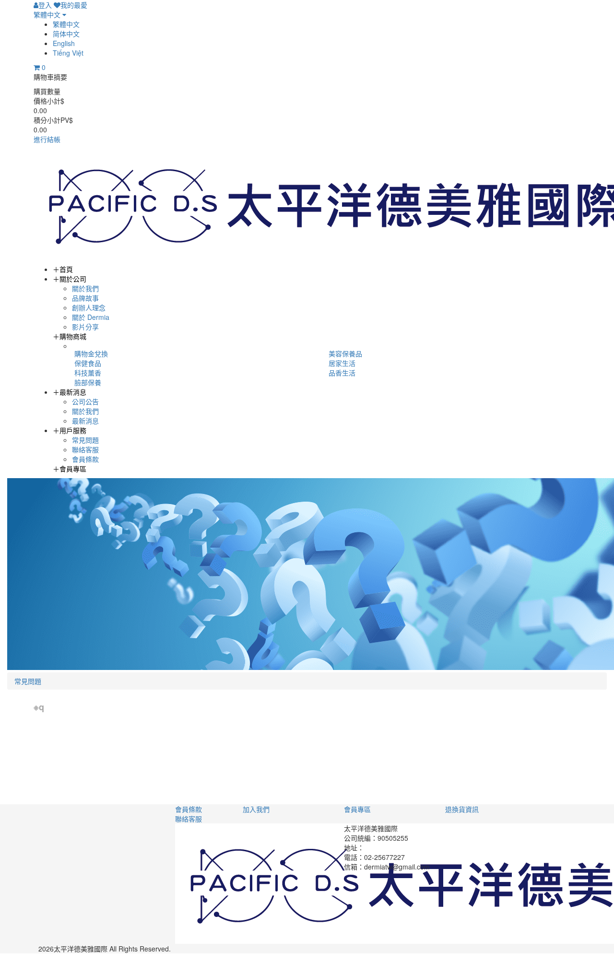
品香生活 (342, 372)
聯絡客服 (85, 449)
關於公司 (69, 278)
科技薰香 (87, 372)
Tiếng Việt (68, 53)
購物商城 (69, 336)
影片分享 (85, 326)
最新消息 (69, 392)
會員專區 (69, 468)
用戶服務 (69, 430)
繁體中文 (48, 14)
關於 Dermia (90, 317)
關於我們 (85, 288)
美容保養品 (345, 353)
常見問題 (85, 440)
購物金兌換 (91, 353)
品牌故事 (85, 298)
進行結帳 (47, 139)
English (64, 43)
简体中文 (66, 33)
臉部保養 (87, 382)
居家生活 (342, 363)
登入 (45, 5)
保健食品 (87, 363)
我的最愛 (73, 5)
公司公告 (85, 401)
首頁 (63, 269)
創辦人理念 (89, 307)
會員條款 (85, 459)
